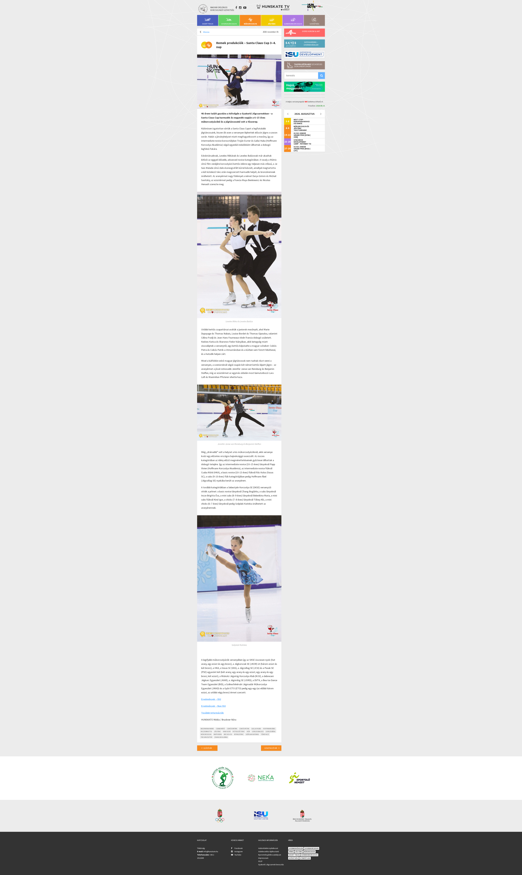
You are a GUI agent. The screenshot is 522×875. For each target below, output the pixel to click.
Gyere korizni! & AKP (311, 31)
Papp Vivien (218, 734)
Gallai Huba (256, 729)
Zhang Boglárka (221, 737)
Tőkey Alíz (265, 734)
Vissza (206, 32)
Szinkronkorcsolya (293, 24)
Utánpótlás (305, 858)
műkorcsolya (206, 734)
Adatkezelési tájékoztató (268, 851)
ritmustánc (238, 734)
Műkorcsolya (250, 24)
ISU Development (304, 54)
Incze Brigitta (206, 731)
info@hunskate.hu (210, 851)
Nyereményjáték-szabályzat (269, 855)
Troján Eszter (206, 737)
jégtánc (217, 731)
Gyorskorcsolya (229, 24)
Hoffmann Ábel (269, 729)
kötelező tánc (239, 731)
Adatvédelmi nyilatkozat (268, 848)
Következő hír (271, 748)
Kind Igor (226, 731)
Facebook (238, 848)
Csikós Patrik (232, 729)
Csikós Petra (244, 729)
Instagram (238, 851)
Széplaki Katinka (252, 734)
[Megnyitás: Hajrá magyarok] (304, 87)
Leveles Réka (270, 731)
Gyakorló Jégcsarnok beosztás (271, 864)
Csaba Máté (220, 729)
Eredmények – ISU (211, 699)
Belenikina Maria (207, 729)
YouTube (237, 855)
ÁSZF (260, 861)
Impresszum (263, 858)
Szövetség (314, 24)
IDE (306, 101)
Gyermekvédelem (296, 848)
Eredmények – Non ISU (213, 706)
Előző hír (208, 748)
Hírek (291, 852)
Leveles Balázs (257, 731)
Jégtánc (272, 24)
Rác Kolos (228, 734)
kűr (248, 731)
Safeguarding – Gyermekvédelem (311, 43)
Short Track (207, 24)
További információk (212, 712)
